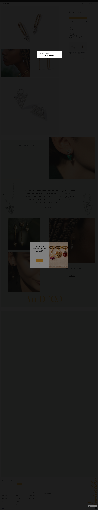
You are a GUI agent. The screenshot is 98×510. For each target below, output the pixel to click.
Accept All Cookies (52, 55)
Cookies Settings (46, 55)
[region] (49, 54)
